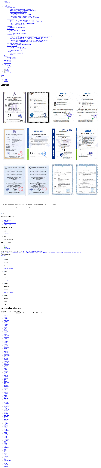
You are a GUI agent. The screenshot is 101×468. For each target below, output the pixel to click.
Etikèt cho (39, 251)
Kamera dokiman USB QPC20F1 (18, 12)
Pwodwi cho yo (26, 251)
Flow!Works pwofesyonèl (16, 53)
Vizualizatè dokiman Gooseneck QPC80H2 (21, 14)
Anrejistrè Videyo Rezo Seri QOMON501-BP (21, 44)
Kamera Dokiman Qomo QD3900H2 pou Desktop (23, 10)
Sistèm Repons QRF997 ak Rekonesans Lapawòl (22, 23)
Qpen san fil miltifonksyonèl (17, 47)
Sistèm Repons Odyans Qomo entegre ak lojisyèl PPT (23, 20)
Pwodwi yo (7, 6)
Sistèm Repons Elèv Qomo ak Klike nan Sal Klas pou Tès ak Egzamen (28, 22)
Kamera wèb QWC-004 (16, 50)
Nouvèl (5, 56)
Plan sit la (33, 251)
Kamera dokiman (11, 7)
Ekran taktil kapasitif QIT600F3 (18, 33)
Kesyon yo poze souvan (10, 223)
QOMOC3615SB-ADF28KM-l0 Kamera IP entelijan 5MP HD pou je (27, 41)
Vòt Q (11, 54)
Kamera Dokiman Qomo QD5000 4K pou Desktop (23, 16)
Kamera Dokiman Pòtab (45, 252)
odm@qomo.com (8, 233)
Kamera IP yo (10, 34)
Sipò (5, 64)
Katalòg (9, 65)
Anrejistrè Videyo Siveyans (14, 43)
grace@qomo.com (8, 280)
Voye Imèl (3, 255)
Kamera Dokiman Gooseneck (30, 252)
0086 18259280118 (8, 269)
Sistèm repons (10, 19)
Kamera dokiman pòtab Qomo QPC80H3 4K (21, 9)
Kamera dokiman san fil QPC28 (18, 13)
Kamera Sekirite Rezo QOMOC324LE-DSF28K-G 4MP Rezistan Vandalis (29, 40)
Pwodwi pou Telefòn (12, 46)
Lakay (5, 5)
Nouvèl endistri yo (11, 58)
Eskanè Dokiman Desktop (7, 252)
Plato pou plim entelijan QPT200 (18, 48)
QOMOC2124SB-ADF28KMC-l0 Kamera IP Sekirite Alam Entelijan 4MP (29, 37)
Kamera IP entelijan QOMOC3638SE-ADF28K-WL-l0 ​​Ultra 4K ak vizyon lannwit (31, 36)
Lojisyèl (9, 51)
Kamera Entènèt (18, 252)
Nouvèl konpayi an (11, 57)
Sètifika (9, 61)
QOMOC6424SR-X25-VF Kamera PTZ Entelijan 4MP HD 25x (26, 39)
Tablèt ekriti (10, 31)
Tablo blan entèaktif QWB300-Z (18, 27)
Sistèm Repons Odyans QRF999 (18, 24)
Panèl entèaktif (10, 29)
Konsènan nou (7, 60)
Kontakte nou (7, 63)
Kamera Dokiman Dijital (57, 252)
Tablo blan (9, 26)
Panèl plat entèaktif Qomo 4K (17, 30)
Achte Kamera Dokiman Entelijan (72, 252)
